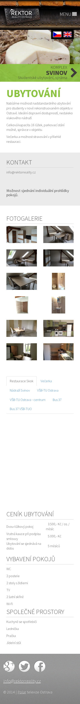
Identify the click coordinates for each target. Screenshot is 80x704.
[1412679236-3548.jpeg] (21, 351)
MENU (66, 14)
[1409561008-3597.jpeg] (21, 281)
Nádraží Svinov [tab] (20, 390)
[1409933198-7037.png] (58, 304)
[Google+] (9, 665)
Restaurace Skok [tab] (21, 381)
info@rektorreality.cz (22, 681)
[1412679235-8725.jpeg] (21, 328)
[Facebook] (39, 665)
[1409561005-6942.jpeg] (58, 234)
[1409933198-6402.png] (21, 304)
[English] (68, 34)
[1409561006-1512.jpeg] (21, 257)
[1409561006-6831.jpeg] (58, 257)
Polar (21, 692)
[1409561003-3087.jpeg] (21, 234)
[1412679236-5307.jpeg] (58, 351)
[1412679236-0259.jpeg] (58, 328)
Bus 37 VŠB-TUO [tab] (21, 409)
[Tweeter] (25, 665)
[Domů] (20, 13)
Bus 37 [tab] (57, 400)
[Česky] (57, 34)
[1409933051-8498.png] (58, 281)
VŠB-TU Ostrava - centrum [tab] (27, 400)
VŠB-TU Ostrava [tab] (47, 390)
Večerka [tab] (46, 381)
